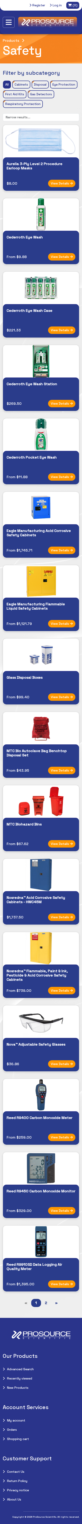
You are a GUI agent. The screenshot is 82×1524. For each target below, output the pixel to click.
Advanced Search (20, 1369)
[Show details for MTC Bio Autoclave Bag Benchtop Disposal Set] (41, 728)
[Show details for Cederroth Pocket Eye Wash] (41, 434)
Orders (12, 1430)
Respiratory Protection (23, 104)
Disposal (40, 84)
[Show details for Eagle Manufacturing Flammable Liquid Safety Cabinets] (41, 581)
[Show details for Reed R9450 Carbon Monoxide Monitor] (41, 1168)
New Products (17, 1388)
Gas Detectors (41, 94)
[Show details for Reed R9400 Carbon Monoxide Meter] (41, 1095)
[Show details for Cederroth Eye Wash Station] (41, 361)
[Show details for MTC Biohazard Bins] (41, 801)
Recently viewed (19, 1378)
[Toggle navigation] (9, 22)
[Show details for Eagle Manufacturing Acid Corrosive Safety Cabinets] (41, 508)
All (7, 84)
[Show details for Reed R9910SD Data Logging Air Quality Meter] (41, 1242)
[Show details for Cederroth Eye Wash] (41, 214)
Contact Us (15, 1472)
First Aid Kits (14, 94)
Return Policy (17, 1481)
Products (11, 40)
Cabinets (21, 84)
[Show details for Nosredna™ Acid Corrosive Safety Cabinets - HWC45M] (41, 875)
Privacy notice (18, 1490)
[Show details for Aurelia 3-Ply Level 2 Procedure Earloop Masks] (41, 141)
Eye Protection (63, 84)
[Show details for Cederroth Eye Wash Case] (41, 288)
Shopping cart (18, 1439)
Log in (57, 5)
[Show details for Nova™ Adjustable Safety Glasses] (41, 1021)
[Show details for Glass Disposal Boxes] (41, 654)
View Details (60, 183)
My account (16, 1420)
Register (38, 5)
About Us (14, 1499)
